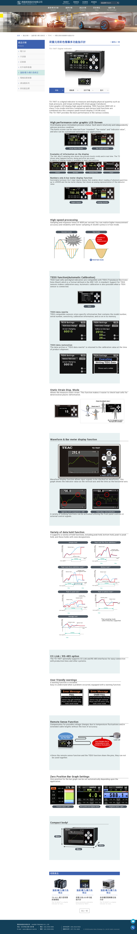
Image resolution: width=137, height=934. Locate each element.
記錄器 (23, 62)
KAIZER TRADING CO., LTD (40, 924)
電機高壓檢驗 (26, 78)
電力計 (23, 51)
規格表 (71, 90)
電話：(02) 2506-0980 (47, 927)
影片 (102, 90)
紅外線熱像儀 (26, 67)
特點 (56, 90)
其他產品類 (25, 89)
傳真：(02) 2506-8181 (47, 929)
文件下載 (87, 90)
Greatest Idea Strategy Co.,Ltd (97, 929)
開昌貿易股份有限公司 (23, 924)
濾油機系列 (25, 83)
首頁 (18, 35)
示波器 (23, 57)
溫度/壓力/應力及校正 (29, 73)
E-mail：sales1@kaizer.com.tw (27, 929)
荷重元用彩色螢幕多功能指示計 (67, 42)
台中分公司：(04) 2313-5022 (72, 927)
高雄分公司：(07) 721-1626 (71, 929)
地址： (25, 927)
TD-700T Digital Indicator (60, 49)
